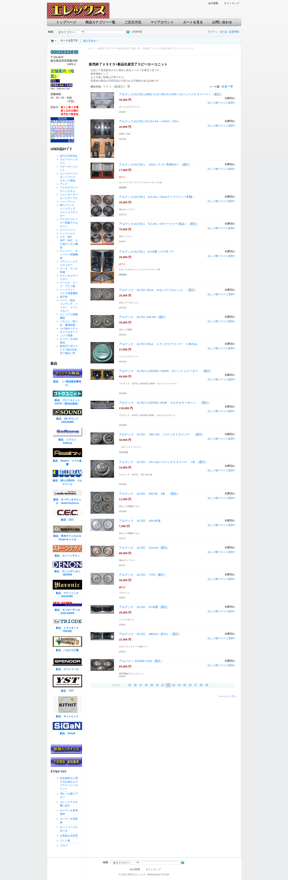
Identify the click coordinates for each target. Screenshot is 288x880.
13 (62, 129)
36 (190, 685)
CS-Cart (164, 874)
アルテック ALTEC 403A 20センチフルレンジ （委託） (158, 290)
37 (195, 685)
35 (184, 685)
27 (140, 685)
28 (146, 685)
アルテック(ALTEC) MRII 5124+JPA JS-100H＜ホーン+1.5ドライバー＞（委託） (171, 94)
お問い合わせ (222, 22)
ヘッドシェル (67, 233)
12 (59, 129)
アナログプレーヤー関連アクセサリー (69, 223)
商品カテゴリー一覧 (100, 22)
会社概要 (213, 3)
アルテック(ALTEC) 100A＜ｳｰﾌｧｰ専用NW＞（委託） (155, 164)
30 (157, 685)
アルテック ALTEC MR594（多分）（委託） (150, 634)
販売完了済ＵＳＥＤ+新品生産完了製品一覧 (119, 48)
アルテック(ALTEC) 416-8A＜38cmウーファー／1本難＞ (157, 196)
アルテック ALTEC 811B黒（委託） (144, 607)
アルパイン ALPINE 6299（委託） (141, 661)
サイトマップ (231, 3)
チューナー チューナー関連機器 (69, 254)
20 (62, 132)
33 (173, 685)
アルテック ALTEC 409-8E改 (140, 520)
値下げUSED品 (68, 155)
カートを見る (193, 22)
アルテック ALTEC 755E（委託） (143, 574)
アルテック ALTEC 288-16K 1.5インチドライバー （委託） (162, 434)
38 (201, 685)
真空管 (64, 296)
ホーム (91, 48)
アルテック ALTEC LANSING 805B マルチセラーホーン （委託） (165, 402)
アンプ (64, 184)
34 (179, 685)
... (124, 685)
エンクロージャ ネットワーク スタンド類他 (70, 177)
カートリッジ (69, 229)
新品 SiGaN (67, 733)
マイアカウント (162, 22)
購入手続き (89, 40)
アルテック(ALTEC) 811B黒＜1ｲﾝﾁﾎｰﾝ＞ (146, 251)
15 (69, 129)
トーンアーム (67, 201)
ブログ (64, 845)
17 (52, 132)
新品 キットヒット (67, 716)
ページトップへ (227, 696)
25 (129, 685)
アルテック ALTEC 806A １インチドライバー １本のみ (158, 344)
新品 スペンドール (67, 669)
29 (151, 685)
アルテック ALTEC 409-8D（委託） (143, 317)
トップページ (66, 22)
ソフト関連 (66, 335)
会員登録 (234, 31)
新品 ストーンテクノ (67, 555)
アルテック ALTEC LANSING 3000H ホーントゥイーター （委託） (166, 371)
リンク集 (65, 840)
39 (206, 685)
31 (162, 685)
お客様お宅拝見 (69, 835)
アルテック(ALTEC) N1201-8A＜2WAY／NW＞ (149, 121)
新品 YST (67, 690)
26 (135, 685)
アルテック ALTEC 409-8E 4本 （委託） (149, 493)
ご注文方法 (133, 22)
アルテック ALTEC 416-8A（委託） (144, 547)
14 (65, 129)
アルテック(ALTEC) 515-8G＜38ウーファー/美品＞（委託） (159, 223)
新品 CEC (68, 519)
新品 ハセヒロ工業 (67, 650)
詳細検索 (137, 31)
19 (59, 132)
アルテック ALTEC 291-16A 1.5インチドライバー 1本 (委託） (163, 462)
